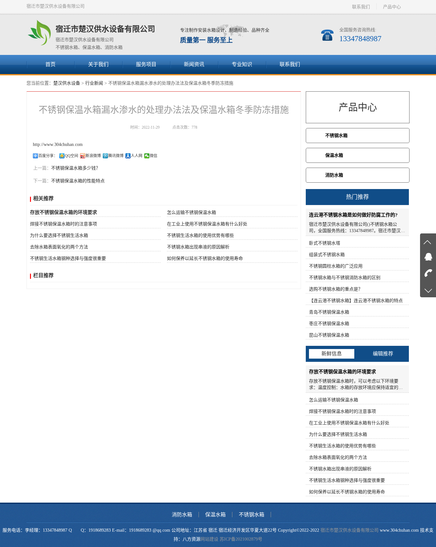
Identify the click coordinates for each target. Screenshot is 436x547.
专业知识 (242, 64)
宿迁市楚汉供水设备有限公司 (349, 530)
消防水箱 (334, 175)
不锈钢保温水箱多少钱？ (75, 168)
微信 (153, 156)
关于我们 (98, 64)
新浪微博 (93, 156)
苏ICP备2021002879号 (241, 539)
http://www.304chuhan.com (58, 144)
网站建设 (209, 539)
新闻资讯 (194, 64)
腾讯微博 (116, 156)
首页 (50, 64)
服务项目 (146, 64)
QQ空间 (71, 156)
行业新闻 (94, 83)
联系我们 (361, 6)
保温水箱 (334, 155)
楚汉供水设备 (66, 83)
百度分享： (47, 156)
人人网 (136, 156)
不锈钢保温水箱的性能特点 (78, 181)
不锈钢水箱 (336, 135)
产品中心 (392, 6)
